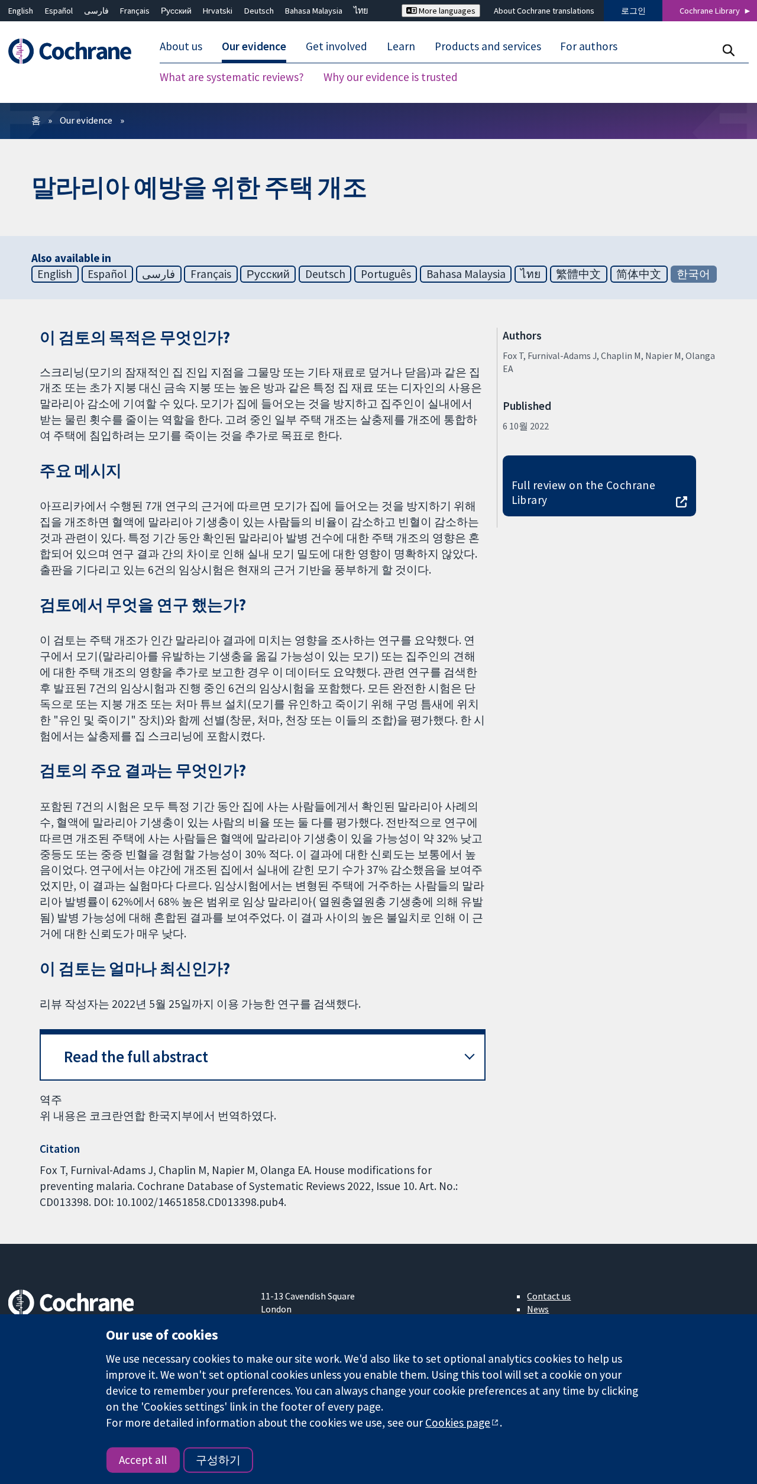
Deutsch (259, 10)
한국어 (693, 274)
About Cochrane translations (544, 10)
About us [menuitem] (181, 46)
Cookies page (457, 1422)
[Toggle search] (728, 50)
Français (135, 10)
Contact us (549, 1296)
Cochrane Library (710, 10)
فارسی (96, 10)
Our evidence (86, 120)
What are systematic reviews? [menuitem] (232, 77)
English (20, 10)
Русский (176, 10)
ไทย (361, 10)
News (538, 1309)
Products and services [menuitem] (488, 46)
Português (386, 274)
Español (59, 10)
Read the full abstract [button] (136, 1056)
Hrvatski (217, 10)
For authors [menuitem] (588, 46)
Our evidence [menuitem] (254, 46)
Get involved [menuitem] (336, 46)
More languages (446, 10)
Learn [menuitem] (401, 46)
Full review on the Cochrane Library (584, 492)
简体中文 (638, 274)
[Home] (75, 51)
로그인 (633, 10)
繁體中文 (578, 274)
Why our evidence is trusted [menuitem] (390, 77)
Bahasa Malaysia (313, 10)
